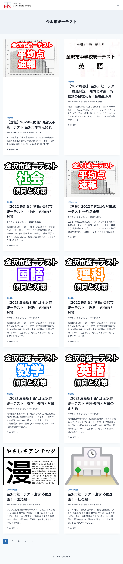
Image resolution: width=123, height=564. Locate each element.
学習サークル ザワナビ (17, 133)
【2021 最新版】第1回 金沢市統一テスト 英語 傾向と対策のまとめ (91, 403)
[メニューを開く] (118, 5)
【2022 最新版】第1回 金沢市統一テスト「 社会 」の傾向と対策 (30, 211)
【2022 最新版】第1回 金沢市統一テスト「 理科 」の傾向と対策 (91, 307)
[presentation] (31, 58)
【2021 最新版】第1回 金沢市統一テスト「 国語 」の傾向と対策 (30, 307)
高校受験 (10, 118)
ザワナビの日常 (12, 490)
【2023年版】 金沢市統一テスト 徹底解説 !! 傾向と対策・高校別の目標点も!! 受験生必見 (91, 91)
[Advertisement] (31, 95)
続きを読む (12, 149)
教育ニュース (72, 202)
